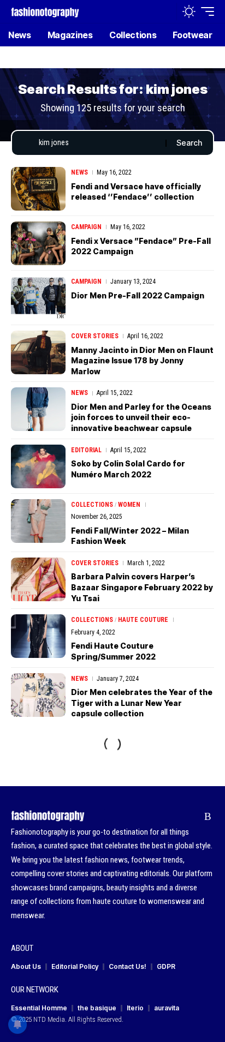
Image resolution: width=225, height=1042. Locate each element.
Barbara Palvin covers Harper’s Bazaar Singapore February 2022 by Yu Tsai (142, 587)
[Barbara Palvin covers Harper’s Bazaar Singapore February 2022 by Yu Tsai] (38, 579)
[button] (166, 12)
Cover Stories (95, 336)
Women (129, 504)
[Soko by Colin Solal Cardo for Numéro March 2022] (38, 466)
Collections (92, 504)
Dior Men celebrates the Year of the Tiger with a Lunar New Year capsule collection (141, 702)
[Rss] (208, 816)
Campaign (86, 227)
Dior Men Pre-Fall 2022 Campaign (137, 295)
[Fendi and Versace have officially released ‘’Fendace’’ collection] (38, 189)
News (79, 172)
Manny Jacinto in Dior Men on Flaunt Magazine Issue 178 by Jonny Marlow (142, 360)
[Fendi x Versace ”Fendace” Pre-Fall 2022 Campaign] (38, 243)
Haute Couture (143, 620)
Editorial (86, 450)
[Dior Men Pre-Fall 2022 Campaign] (38, 298)
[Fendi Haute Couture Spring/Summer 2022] (38, 636)
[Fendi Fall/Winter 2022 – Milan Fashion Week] (38, 521)
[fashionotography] (45, 11)
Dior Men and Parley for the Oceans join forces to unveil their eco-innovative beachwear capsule (141, 417)
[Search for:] (98, 143)
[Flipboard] (191, 816)
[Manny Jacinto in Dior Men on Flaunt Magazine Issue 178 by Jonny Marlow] (38, 352)
